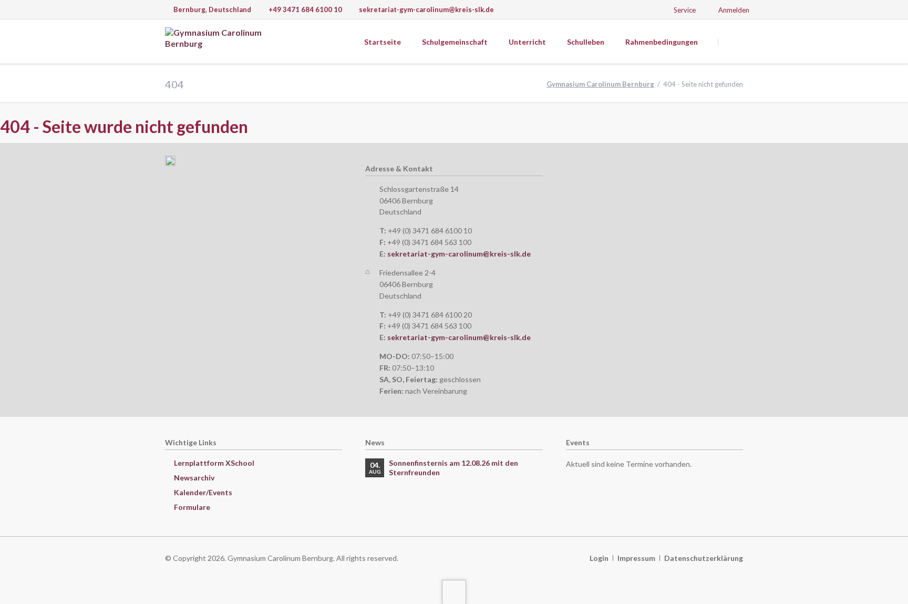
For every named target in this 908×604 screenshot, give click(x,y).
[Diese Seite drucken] (893, 129)
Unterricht (527, 41)
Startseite (382, 41)
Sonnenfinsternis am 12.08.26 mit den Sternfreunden (453, 467)
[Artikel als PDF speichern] (904, 129)
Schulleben (585, 41)
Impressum (636, 558)
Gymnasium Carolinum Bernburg (600, 84)
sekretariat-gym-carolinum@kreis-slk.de (459, 253)
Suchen (731, 42)
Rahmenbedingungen (661, 41)
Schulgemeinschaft (455, 41)
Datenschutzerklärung (703, 558)
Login (599, 558)
